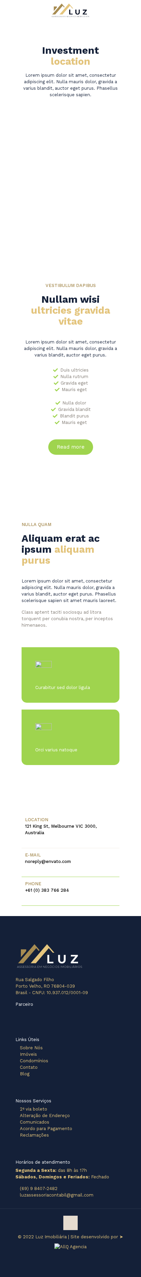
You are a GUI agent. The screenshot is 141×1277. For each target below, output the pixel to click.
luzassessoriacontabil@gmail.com (56, 1195)
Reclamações (34, 1135)
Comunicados (34, 1122)
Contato (29, 1067)
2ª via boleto (33, 1109)
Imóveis (28, 1054)
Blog (24, 1073)
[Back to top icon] (70, 1223)
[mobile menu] (132, 10)
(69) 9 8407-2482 (38, 1188)
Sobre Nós (31, 1047)
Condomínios (34, 1060)
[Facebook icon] (66, 1253)
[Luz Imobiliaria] (70, 10)
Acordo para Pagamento (46, 1128)
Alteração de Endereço (45, 1115)
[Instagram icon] (74, 1253)
